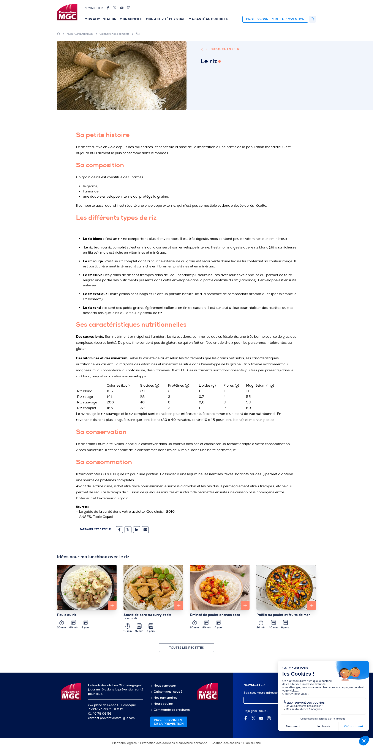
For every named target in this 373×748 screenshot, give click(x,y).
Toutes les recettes (186, 648)
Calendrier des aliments (114, 34)
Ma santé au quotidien (209, 19)
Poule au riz (66, 615)
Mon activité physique (165, 19)
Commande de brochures (172, 710)
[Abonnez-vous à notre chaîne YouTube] (121, 7)
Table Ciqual (103, 517)
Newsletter (94, 8)
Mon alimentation (100, 19)
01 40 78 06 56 (99, 713)
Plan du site (252, 743)
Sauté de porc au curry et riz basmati (147, 616)
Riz (138, 33)
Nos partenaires (165, 698)
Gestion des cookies (226, 743)
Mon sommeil (131, 19)
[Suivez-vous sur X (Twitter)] (115, 7)
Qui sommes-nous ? (168, 691)
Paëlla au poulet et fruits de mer (283, 615)
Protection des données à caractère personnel (174, 743)
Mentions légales (124, 743)
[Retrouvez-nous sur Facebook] (108, 7)
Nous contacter (165, 685)
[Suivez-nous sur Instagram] (128, 7)
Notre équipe (163, 704)
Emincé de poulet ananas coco (215, 615)
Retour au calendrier (222, 49)
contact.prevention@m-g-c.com (111, 718)
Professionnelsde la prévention (169, 722)
